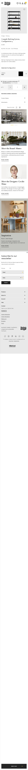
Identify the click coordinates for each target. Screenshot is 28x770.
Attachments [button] (4, 102)
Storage (3, 35)
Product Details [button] (5, 98)
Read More (5, 159)
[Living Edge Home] (7, 3)
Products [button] (3, 292)
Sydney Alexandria (5, 314)
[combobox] (6, 268)
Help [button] (2, 302)
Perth (2, 323)
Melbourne (3, 319)
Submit (6, 282)
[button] (14, 73)
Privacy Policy (11, 341)
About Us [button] (3, 295)
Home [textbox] (3, 268)
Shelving (7, 35)
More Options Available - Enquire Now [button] (9, 93)
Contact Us (4, 310)
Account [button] (3, 299)
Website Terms (16, 341)
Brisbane (3, 321)
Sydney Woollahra (5, 316)
